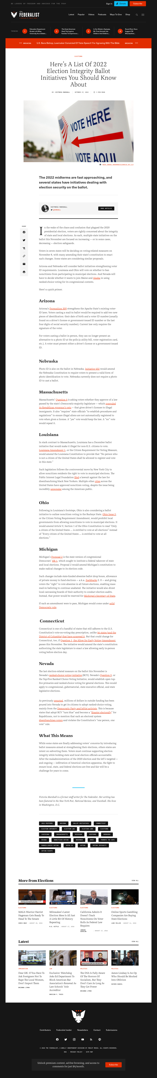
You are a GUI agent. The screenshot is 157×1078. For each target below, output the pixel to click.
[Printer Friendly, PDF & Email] (24, 272)
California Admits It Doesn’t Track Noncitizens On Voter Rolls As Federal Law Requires (91, 918)
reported (58, 700)
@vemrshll (57, 210)
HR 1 (54, 560)
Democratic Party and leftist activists (77, 708)
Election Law (69, 829)
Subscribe (137, 3)
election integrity (49, 829)
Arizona (63, 823)
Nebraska (107, 834)
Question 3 (106, 675)
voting (82, 845)
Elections (104, 829)
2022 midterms (47, 823)
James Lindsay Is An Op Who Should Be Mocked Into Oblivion (124, 976)
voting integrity (99, 845)
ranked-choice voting (50, 845)
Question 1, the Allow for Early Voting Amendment (87, 640)
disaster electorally (101, 712)
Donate (122, 3)
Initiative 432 (92, 368)
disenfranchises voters (51, 720)
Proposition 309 (58, 308)
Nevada (44, 840)
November (79, 840)
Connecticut (101, 823)
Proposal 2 (57, 556)
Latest (23, 941)
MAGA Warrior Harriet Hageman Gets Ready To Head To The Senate (31, 915)
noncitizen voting (61, 840)
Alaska (96, 278)
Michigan (78, 834)
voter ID (69, 845)
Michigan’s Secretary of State (99, 595)
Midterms (92, 834)
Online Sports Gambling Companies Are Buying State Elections (124, 915)
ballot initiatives (81, 823)
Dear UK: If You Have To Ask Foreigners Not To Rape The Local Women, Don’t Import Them (31, 978)
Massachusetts (62, 834)
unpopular (56, 489)
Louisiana (45, 834)
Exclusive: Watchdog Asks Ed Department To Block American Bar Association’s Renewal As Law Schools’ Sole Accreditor (62, 981)
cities (97, 481)
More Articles (106, 208)
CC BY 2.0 (129, 164)
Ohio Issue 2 (109, 514)
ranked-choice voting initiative (65, 675)
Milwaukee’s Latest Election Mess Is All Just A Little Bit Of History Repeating (62, 917)
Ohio (92, 840)
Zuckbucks (91, 580)
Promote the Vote (108, 840)
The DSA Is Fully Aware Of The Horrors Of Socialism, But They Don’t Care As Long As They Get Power (92, 979)
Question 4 (61, 399)
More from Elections (35, 880)
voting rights (47, 851)
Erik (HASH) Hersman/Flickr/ (114, 164)
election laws (87, 829)
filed (76, 477)
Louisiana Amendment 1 (52, 450)
